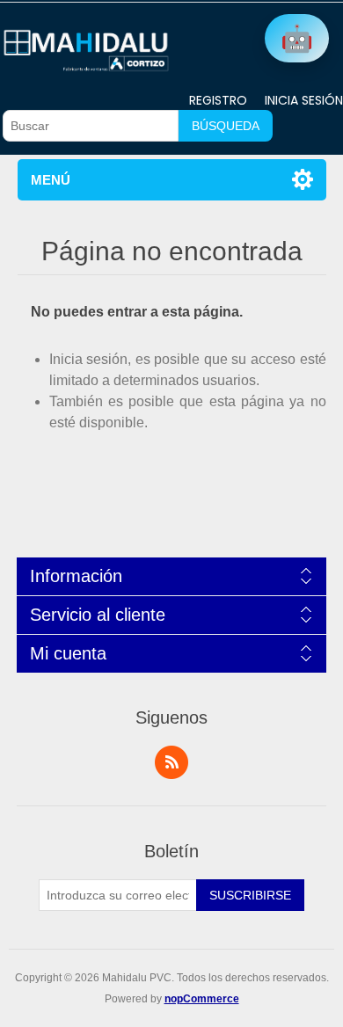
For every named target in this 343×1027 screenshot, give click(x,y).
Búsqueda (225, 126)
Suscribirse (250, 895)
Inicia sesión (304, 100)
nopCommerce (201, 999)
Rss (171, 762)
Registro (218, 100)
